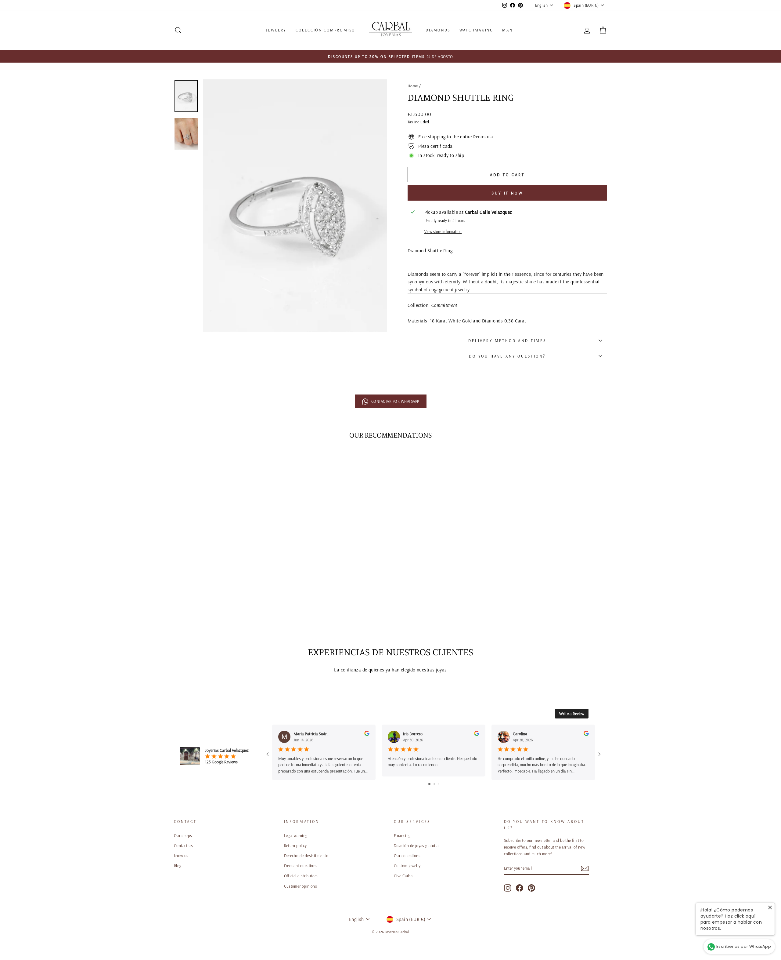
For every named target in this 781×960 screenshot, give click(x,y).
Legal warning (296, 835)
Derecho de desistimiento (306, 855)
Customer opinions (300, 886)
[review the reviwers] (366, 734)
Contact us (183, 845)
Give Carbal (403, 875)
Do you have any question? (507, 356)
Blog (178, 865)
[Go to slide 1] (429, 784)
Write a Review (571, 713)
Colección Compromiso (325, 29)
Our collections (407, 855)
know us (181, 855)
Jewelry (276, 29)
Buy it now (507, 193)
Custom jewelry (407, 865)
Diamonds (438, 29)
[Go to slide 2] (434, 784)
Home (413, 85)
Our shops (183, 835)
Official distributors (301, 875)
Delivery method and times (507, 340)
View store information (443, 231)
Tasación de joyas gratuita (416, 845)
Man (507, 29)
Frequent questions (301, 865)
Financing (402, 835)
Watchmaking (476, 29)
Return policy (295, 845)
